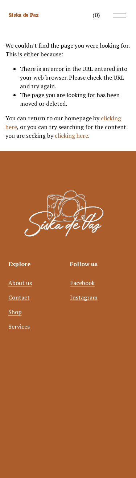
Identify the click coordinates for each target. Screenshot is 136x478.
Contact (19, 297)
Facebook (82, 283)
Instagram (84, 297)
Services (19, 326)
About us (20, 283)
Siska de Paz (23, 14)
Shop (15, 312)
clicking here (71, 136)
